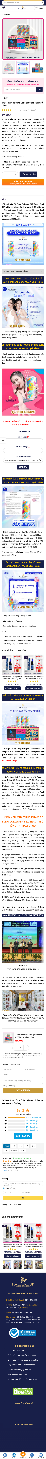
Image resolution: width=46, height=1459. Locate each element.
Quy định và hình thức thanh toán (21, 1365)
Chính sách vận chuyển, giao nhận (22, 1355)
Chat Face (32, 1457)
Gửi (23, 1198)
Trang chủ (6, 14)
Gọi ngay (5, 1457)
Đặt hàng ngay (23, 1090)
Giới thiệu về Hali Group (17, 1374)
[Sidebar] (3, 440)
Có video (14, 1150)
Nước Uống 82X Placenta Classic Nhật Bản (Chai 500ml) (34, 679)
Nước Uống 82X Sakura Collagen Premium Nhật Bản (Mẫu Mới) (12, 1246)
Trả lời (5, 1170)
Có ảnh (23, 1150)
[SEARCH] (42, 2)
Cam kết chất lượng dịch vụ (19, 1369)
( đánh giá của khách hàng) (24, 110)
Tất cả (7, 1146)
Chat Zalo (14, 1457)
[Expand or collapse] (41, 271)
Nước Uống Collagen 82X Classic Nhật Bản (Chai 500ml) (12, 679)
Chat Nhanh (41, 1457)
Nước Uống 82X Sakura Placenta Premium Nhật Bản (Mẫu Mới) (33, 1246)
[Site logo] (23, 8)
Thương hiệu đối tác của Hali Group (22, 1379)
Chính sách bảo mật (16, 1350)
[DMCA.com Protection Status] (23, 1391)
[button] (4, 39)
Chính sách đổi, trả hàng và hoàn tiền (23, 1360)
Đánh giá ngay (23, 1136)
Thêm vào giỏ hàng (28, 174)
